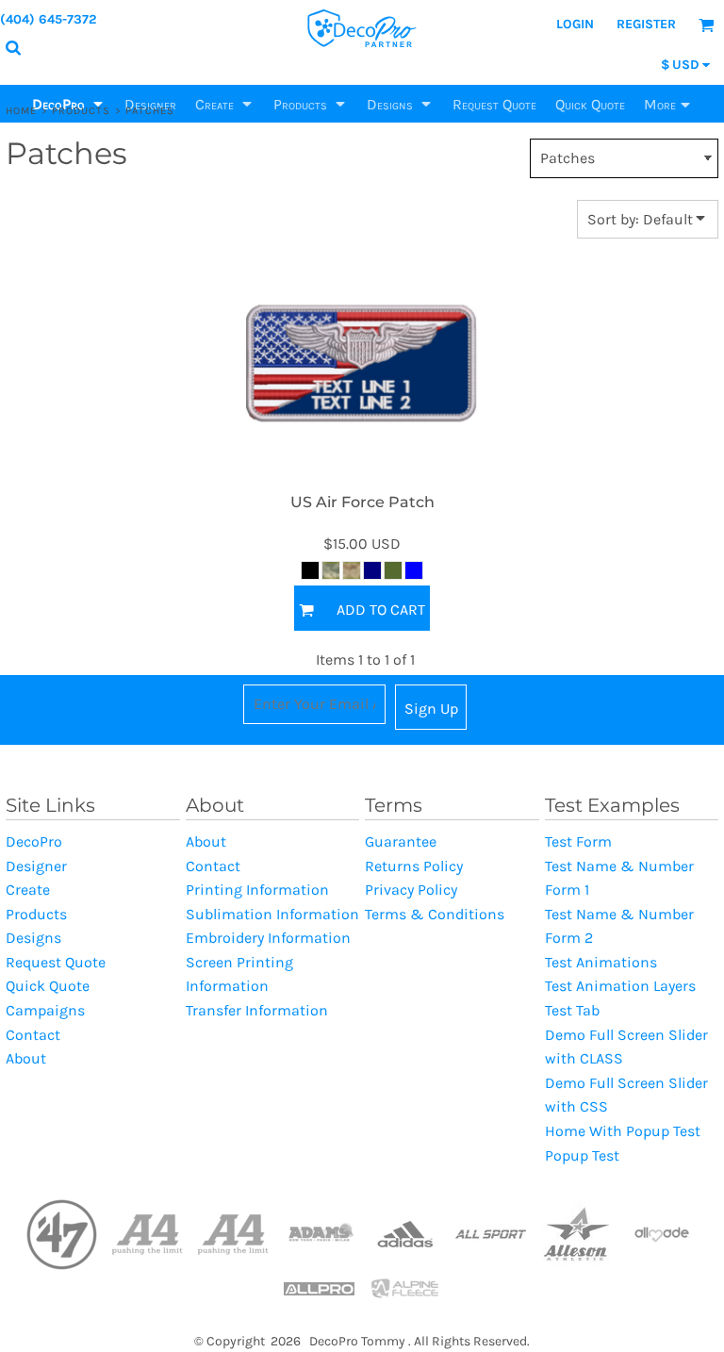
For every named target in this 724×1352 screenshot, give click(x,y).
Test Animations (601, 962)
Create (28, 890)
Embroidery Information (268, 938)
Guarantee (400, 841)
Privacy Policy (411, 890)
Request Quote (56, 962)
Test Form (578, 841)
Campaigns (45, 1010)
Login (575, 24)
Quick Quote (48, 986)
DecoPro (34, 841)
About (26, 1058)
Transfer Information (257, 1010)
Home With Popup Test (622, 1131)
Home (21, 111)
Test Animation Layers (620, 986)
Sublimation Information (272, 914)
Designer (36, 866)
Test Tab (572, 1010)
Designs (33, 938)
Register (646, 24)
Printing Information (257, 890)
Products (81, 111)
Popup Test (582, 1155)
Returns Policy (414, 866)
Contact (33, 1035)
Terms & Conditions (434, 914)
